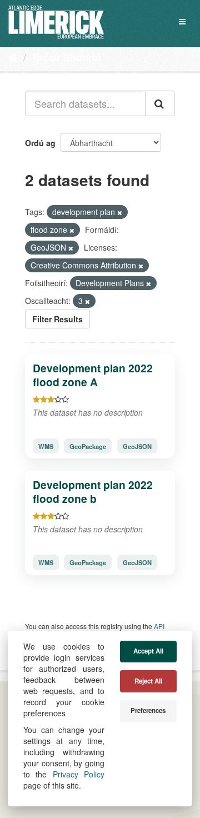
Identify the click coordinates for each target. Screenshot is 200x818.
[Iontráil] (160, 103)
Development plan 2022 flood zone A (93, 375)
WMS (45, 445)
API (159, 626)
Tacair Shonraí (66, 57)
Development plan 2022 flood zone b (93, 491)
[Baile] (13, 56)
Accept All (148, 651)
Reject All (148, 681)
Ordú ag (40, 142)
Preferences (148, 710)
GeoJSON (137, 445)
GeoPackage (87, 445)
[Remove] (119, 212)
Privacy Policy (78, 774)
